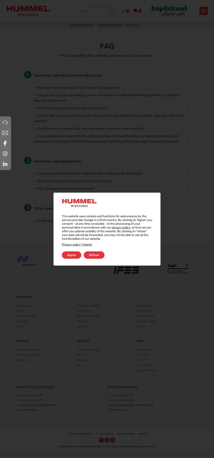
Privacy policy (71, 244)
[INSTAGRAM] (5, 154)
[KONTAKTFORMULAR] (5, 133)
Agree (71, 255)
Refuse (94, 255)
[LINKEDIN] (5, 164)
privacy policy (121, 227)
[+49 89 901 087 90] (5, 122)
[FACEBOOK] (5, 143)
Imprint (87, 244)
